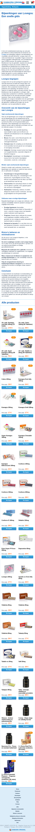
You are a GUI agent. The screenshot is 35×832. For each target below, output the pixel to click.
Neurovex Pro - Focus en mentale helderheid (9, 747)
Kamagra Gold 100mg (25, 407)
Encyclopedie (17, 797)
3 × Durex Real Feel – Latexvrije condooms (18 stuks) (25, 747)
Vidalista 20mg (6, 605)
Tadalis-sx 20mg (7, 661)
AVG (17, 806)
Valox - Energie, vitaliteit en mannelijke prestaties (25, 691)
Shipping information (17, 818)
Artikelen (17, 799)
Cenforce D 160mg (8, 520)
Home (17, 789)
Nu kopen (9, 331)
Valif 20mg (21, 661)
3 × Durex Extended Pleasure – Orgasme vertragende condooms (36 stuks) (9, 777)
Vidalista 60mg (6, 633)
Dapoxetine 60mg (24, 548)
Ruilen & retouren (17, 813)
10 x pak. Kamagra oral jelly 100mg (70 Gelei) (8, 324)
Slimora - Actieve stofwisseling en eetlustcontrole (7, 719)
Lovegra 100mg (7, 577)
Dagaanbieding (6, 7)
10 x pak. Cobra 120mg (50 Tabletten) (25, 323)
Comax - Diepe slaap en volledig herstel (25, 718)
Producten (17, 791)
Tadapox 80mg (6, 690)
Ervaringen (17, 795)
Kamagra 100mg (7, 407)
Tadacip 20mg (23, 633)
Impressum (17, 820)
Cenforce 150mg (7, 492)
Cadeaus (17, 793)
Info (18, 822)
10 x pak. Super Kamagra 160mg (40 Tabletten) (8, 352)
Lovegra (4, 54)
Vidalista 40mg (23, 605)
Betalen (17, 811)
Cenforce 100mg (24, 464)
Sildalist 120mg (23, 520)
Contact (17, 804)
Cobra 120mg (6, 379)
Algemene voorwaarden (17, 809)
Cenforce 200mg (24, 492)
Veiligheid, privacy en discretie (17, 816)
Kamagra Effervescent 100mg (8, 464)
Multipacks (15, 7)
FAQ (17, 801)
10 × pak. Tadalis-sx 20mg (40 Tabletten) (25, 351)
